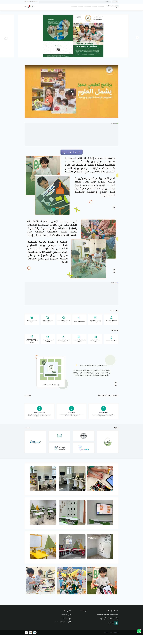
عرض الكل (28, 395)
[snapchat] (111, 618)
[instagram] (117, 618)
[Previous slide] (137, 37)
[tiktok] (108, 618)
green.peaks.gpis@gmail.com (31, 1)
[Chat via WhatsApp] (139, 631)
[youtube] (105, 618)
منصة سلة (106, 632)
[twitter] (114, 618)
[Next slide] (5, 37)
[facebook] (101, 618)
